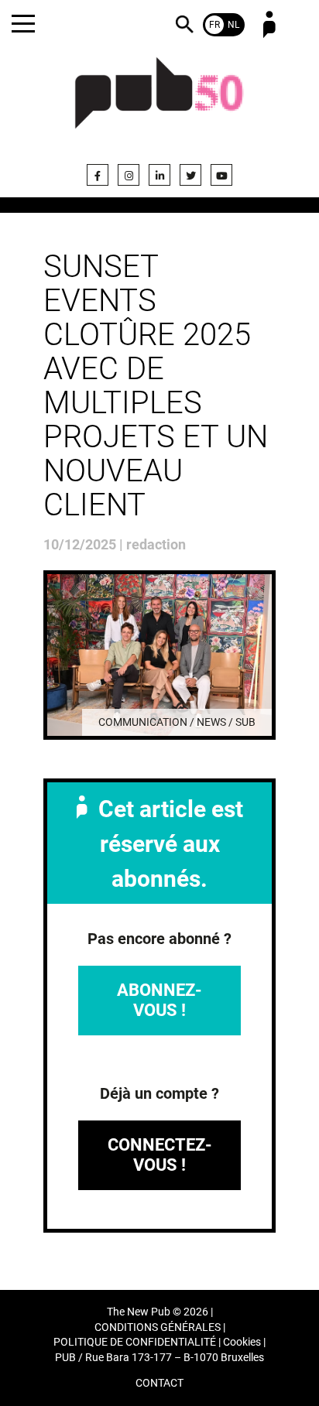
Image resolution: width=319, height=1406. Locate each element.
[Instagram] (128, 175)
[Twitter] (190, 175)
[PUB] (159, 102)
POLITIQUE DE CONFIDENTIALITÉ (134, 1342)
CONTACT (159, 1383)
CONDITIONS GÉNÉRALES (157, 1327)
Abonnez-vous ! (159, 1000)
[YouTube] (221, 175)
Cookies (242, 1342)
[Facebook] (97, 175)
